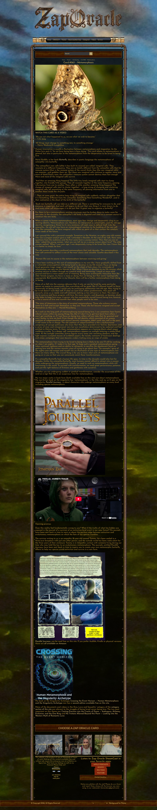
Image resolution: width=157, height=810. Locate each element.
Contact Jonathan (100, 777)
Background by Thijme (117, 803)
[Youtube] (99, 803)
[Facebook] (95, 803)
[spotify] (105, 803)
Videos (94, 40)
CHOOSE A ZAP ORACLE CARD (78, 728)
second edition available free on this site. (91, 703)
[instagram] (103, 803)
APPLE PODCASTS (101, 764)
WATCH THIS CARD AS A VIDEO (50, 133)
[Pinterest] (97, 803)
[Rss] (93, 803)
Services (100, 40)
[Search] (90, 53)
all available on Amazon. (55, 644)
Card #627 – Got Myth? (78, 744)
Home (49, 40)
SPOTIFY (100, 767)
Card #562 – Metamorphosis (108, 744)
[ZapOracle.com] (78, 18)
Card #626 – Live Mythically (48, 744)
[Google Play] (107, 803)
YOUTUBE (101, 773)
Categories (86, 40)
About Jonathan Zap (74, 40)
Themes (64, 40)
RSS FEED (101, 770)
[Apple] (101, 803)
